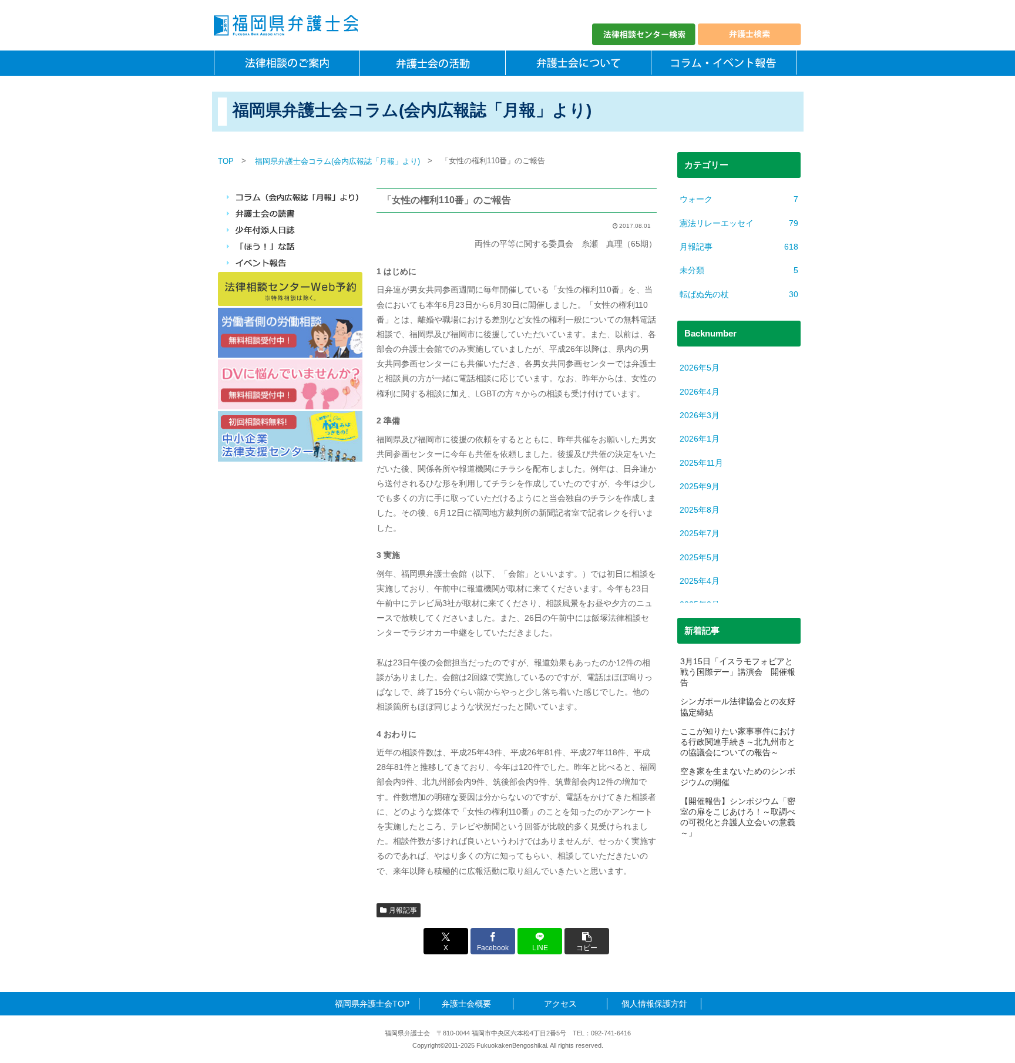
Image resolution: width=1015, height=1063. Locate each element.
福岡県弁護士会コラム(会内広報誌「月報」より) (337, 161)
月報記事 (403, 910)
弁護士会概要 (466, 1003)
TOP (226, 161)
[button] (586, 941)
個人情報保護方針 (654, 1003)
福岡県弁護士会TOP (372, 1003)
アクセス (560, 1003)
